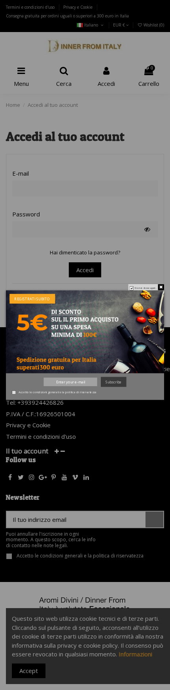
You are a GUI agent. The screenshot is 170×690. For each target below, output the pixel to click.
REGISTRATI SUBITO (32, 298)
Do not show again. (146, 288)
